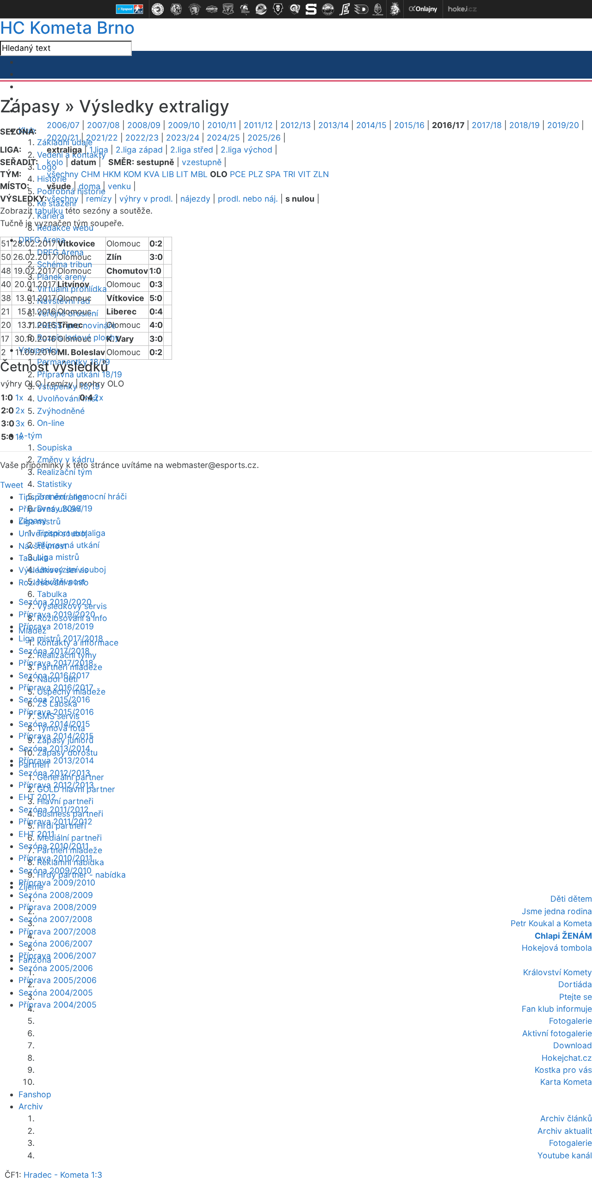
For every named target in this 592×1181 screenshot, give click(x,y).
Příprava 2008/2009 (57, 907)
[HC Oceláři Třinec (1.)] (157, 9)
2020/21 (63, 137)
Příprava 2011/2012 (55, 821)
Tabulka (52, 594)
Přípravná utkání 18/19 (79, 374)
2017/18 (487, 125)
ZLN (321, 174)
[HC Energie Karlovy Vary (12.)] (344, 9)
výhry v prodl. (146, 198)
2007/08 (103, 125)
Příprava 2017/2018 (55, 663)
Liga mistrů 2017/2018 (60, 638)
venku (119, 186)
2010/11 (221, 125)
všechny (63, 174)
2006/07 (63, 125)
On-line (50, 423)
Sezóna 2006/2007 (55, 943)
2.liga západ (139, 149)
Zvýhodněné (61, 411)
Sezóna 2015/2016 (54, 699)
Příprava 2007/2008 (57, 931)
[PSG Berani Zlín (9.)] (294, 9)
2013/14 (333, 125)
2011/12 (258, 125)
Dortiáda (575, 984)
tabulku (49, 210)
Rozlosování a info (53, 582)
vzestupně (202, 162)
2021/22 (102, 137)
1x (19, 397)
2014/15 (371, 125)
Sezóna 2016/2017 (54, 675)
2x (20, 410)
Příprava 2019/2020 (56, 614)
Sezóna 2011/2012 (53, 809)
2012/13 (295, 125)
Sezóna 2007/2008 (55, 919)
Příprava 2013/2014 (56, 760)
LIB (168, 174)
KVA (152, 174)
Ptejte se (575, 997)
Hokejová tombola (557, 948)
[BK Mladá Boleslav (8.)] (278, 9)
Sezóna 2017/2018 (54, 651)
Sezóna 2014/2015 (54, 724)
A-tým (30, 435)
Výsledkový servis (53, 570)
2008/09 (143, 125)
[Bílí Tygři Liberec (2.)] (176, 9)
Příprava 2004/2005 (57, 1004)
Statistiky (54, 484)
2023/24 (182, 137)
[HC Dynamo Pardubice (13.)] (361, 9)
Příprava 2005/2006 (57, 980)
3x (20, 423)
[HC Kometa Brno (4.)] (211, 9)
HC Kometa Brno (67, 27)
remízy (99, 198)
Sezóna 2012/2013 (54, 773)
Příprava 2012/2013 (56, 785)
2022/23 (142, 137)
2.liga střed (191, 149)
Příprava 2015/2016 (56, 712)
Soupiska (54, 447)
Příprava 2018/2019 (56, 626)
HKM (112, 174)
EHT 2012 (37, 797)
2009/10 (184, 125)
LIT (182, 174)
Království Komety (557, 972)
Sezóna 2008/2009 (55, 895)
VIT (304, 174)
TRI (289, 174)
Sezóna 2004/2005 (55, 992)
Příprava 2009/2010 (56, 882)
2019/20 (563, 125)
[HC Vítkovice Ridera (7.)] (261, 9)
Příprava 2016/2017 (55, 687)
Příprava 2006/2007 (57, 955)
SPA (273, 174)
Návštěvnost (42, 546)
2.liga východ (246, 149)
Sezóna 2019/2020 (55, 602)
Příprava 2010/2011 (55, 858)
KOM (132, 174)
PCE (238, 174)
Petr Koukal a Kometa (551, 923)
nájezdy (195, 198)
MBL (199, 174)
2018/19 (524, 125)
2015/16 (409, 125)
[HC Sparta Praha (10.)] (311, 9)
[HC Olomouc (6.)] (244, 9)
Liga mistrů (58, 557)
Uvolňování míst (67, 398)
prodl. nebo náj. (248, 198)
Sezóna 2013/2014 (54, 748)
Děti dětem (571, 899)
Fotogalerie (570, 1021)
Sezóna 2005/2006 (55, 968)
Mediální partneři (69, 838)
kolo (55, 162)
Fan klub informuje (557, 1009)
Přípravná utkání (68, 545)
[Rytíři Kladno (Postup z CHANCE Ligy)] (378, 9)
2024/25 (223, 137)
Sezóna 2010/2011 (53, 846)
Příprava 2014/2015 (56, 736)
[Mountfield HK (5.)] (228, 9)
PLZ (255, 174)
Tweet (11, 485)
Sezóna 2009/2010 (55, 870)
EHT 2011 (36, 834)
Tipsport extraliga (52, 497)
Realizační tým (64, 472)
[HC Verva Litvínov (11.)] (328, 9)
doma (89, 186)
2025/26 (264, 137)
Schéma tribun (64, 264)
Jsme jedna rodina (557, 911)
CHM (90, 174)
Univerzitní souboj (52, 533)
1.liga (98, 149)
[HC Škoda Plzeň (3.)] (194, 9)
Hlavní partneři (65, 801)
